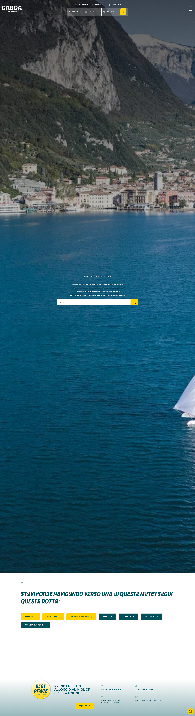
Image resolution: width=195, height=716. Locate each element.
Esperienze (100, 4)
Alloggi (29, 617)
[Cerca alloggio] (123, 11)
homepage (117, 291)
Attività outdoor (34, 625)
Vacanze (117, 4)
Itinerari (127, 617)
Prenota (83, 706)
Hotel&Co (83, 4)
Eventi (106, 617)
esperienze (52, 617)
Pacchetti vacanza (80, 617)
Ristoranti (150, 617)
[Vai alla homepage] (12, 9)
